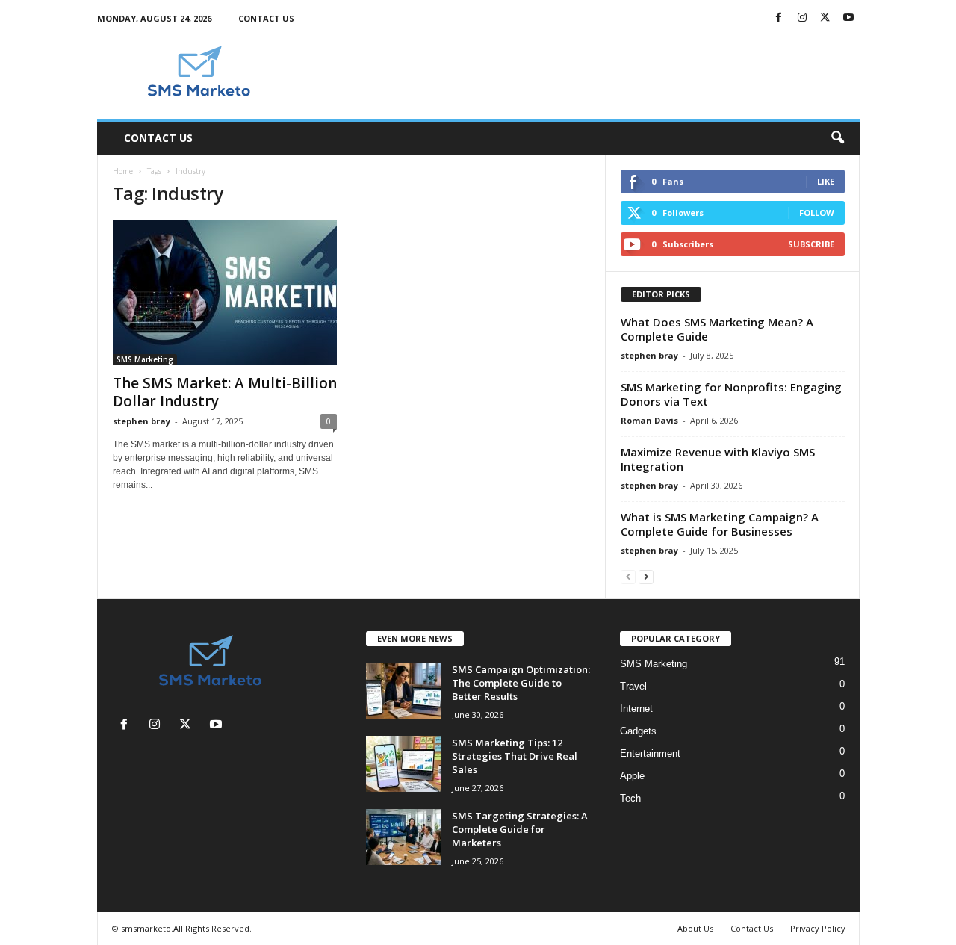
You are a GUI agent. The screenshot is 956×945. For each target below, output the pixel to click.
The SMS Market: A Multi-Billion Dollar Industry (225, 392)
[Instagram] (802, 18)
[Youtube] (848, 18)
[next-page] (646, 576)
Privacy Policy (817, 928)
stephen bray (141, 421)
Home (123, 171)
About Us (695, 928)
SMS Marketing (145, 359)
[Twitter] (825, 18)
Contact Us (266, 18)
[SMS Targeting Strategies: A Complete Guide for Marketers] (403, 837)
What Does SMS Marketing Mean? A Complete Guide (717, 329)
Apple (632, 775)
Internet (636, 708)
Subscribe (811, 244)
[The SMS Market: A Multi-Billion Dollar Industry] (225, 292)
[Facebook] (779, 18)
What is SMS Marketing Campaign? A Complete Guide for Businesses (720, 524)
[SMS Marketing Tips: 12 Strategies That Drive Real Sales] (403, 764)
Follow (816, 212)
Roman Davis (649, 420)
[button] (837, 138)
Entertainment (650, 753)
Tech (630, 798)
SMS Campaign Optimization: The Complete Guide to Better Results (521, 683)
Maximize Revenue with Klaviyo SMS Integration (718, 459)
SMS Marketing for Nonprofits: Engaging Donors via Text (731, 394)
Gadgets (638, 731)
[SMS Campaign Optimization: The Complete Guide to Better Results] (403, 691)
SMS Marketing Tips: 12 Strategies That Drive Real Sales (514, 756)
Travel (633, 686)
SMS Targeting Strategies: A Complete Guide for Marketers (520, 829)
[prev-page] (628, 576)
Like (825, 181)
